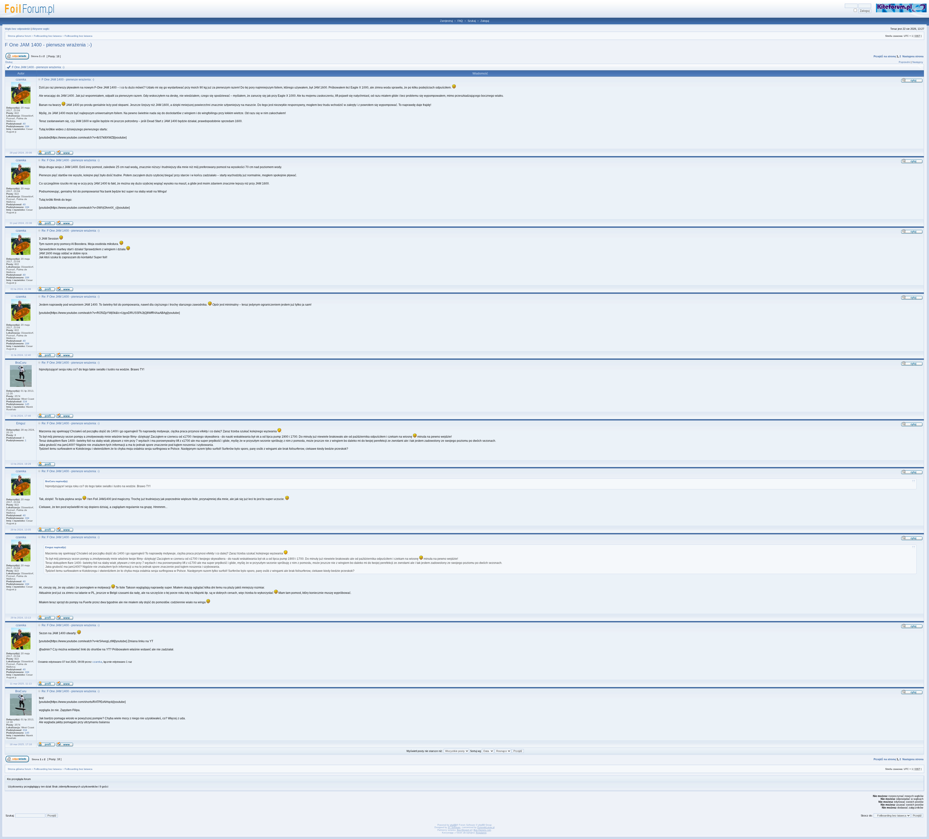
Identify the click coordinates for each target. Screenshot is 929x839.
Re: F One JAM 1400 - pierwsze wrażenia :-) (70, 160)
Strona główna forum (19, 36)
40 (24, 123)
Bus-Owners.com (482, 830)
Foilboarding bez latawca (48, 36)
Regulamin (481, 833)
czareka (97, 661)
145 (27, 404)
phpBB (453, 825)
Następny (917, 62)
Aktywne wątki (40, 28)
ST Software (454, 827)
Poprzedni (904, 62)
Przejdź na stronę (885, 56)
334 (25, 401)
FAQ (460, 20)
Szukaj (472, 20)
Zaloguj (484, 20)
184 (27, 126)
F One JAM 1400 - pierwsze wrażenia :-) (48, 44)
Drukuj (8, 62)
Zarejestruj (446, 20)
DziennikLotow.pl (485, 827)
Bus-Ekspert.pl (464, 830)
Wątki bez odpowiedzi (17, 28)
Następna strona (912, 56)
